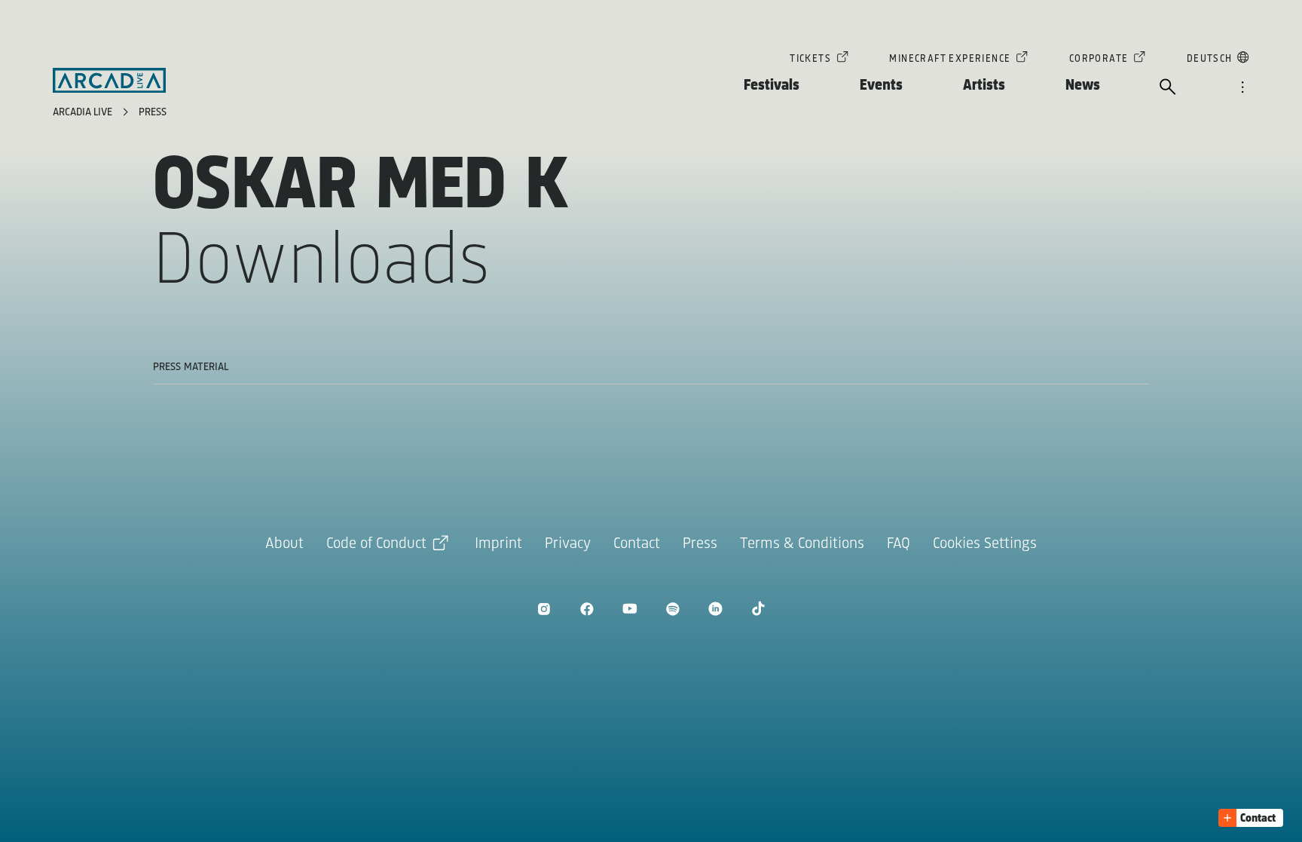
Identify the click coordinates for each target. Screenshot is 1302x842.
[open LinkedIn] (715, 609)
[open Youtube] (629, 609)
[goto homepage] (109, 80)
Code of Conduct (376, 544)
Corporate (1099, 59)
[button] (1250, 818)
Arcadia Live (84, 112)
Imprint (498, 544)
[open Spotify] (672, 609)
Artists (984, 85)
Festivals (771, 85)
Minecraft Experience (949, 59)
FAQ (898, 544)
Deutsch (1210, 59)
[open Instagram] (543, 609)
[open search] (1168, 88)
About (284, 544)
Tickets (810, 59)
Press (153, 112)
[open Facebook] (586, 609)
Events (881, 85)
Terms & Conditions (802, 544)
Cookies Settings (985, 544)
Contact (636, 544)
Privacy (568, 544)
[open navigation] (1242, 88)
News (1082, 85)
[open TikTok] (758, 609)
